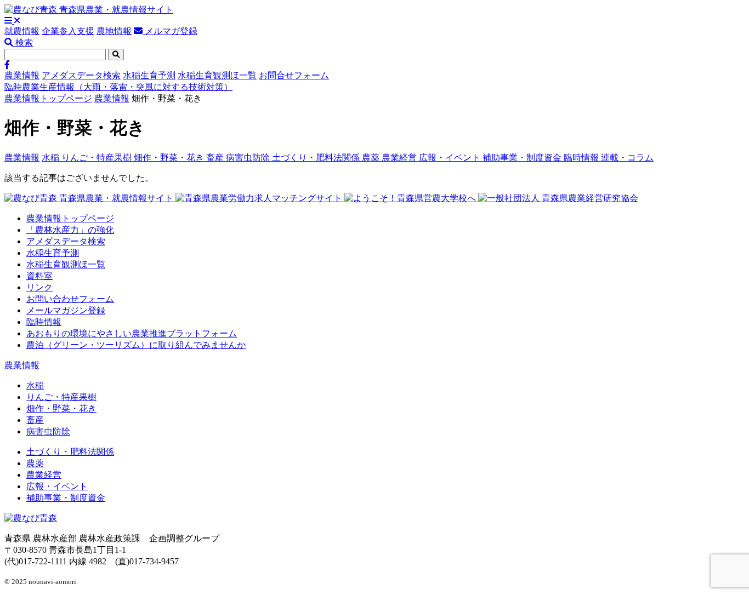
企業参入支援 (68, 31)
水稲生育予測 (149, 75)
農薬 (372, 157)
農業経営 (400, 157)
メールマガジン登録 (65, 310)
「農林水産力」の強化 (70, 229)
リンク (39, 287)
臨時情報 (582, 157)
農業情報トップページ (48, 98)
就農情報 (21, 31)
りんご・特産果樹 (97, 157)
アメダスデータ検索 (81, 75)
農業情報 (21, 75)
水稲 (51, 157)
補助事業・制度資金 (523, 157)
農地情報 (114, 31)
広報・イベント (451, 157)
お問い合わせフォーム (70, 299)
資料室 (39, 276)
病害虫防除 (249, 157)
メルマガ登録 (170, 31)
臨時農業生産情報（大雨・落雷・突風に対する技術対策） (118, 86)
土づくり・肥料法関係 (317, 157)
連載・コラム (627, 157)
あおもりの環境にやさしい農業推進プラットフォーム (131, 333)
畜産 (216, 157)
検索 (23, 42)
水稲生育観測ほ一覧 (217, 75)
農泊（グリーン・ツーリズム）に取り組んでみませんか (136, 345)
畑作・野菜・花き (170, 157)
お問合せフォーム (294, 75)
